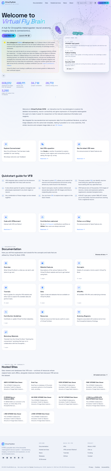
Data (46, 3)
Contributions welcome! (49, 221)
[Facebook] (14, 457)
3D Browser (42, 459)
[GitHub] (22, 457)
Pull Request (50, 224)
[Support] (3, 457)
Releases (42, 456)
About (71, 3)
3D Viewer (58, 125)
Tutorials (66, 453)
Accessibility (105, 467)
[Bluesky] (10, 457)
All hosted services (99, 375)
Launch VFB (102, 3)
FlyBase (20, 42)
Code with (12, 221)
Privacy (91, 467)
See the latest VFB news (85, 148)
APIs (64, 446)
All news (69, 69)
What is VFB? (92, 446)
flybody (31, 467)
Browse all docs (100, 254)
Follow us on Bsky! (83, 221)
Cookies (97, 467)
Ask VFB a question (47, 148)
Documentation (37, 3)
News (65, 3)
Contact (90, 456)
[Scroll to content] (3, 75)
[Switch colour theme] (95, 3)
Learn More (8, 36)
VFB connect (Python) (70, 449)
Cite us (90, 449)
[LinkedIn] (18, 457)
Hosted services (56, 3)
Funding (90, 453)
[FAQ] (7, 457)
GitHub (65, 456)
